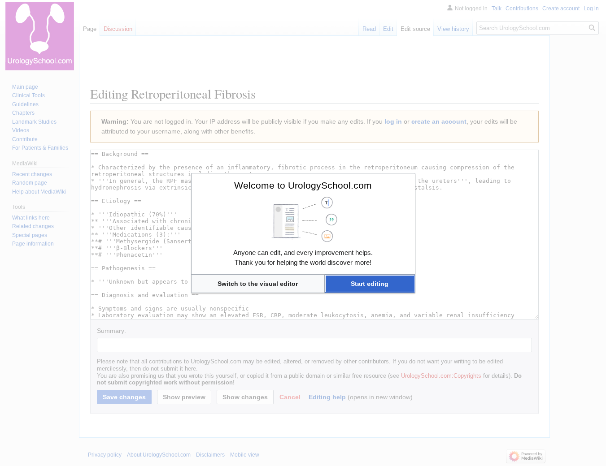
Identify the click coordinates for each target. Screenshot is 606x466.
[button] (258, 284)
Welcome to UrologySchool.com (303, 185)
